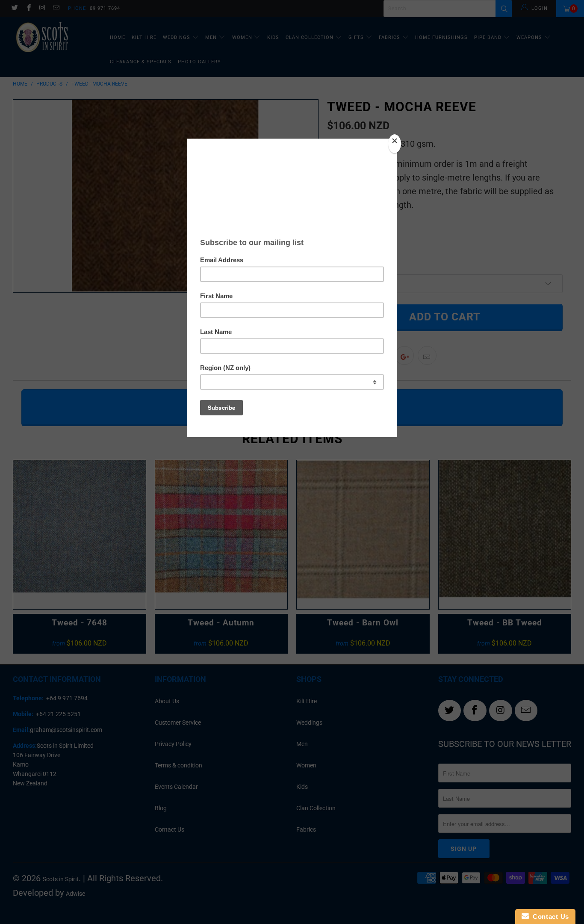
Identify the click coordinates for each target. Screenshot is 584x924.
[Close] (394, 143)
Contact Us (549, 916)
